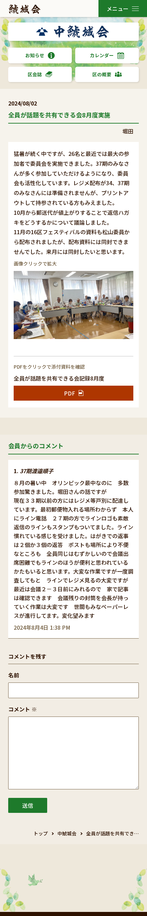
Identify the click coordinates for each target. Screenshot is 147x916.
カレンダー (102, 55)
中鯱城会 (67, 833)
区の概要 (101, 74)
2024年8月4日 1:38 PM (42, 627)
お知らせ (34, 55)
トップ (41, 833)
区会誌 (35, 74)
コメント (22, 709)
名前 (13, 675)
